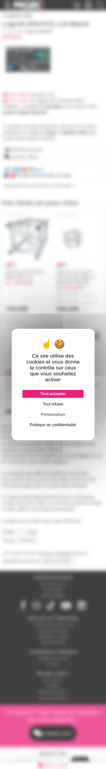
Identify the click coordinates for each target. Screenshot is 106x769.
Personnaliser (53, 414)
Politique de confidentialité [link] (53, 425)
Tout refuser (53, 404)
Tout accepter (53, 394)
